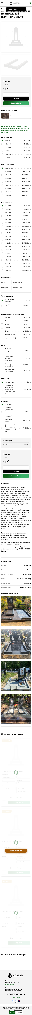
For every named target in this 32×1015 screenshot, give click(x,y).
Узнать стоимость (16, 851)
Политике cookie (18, 1010)
